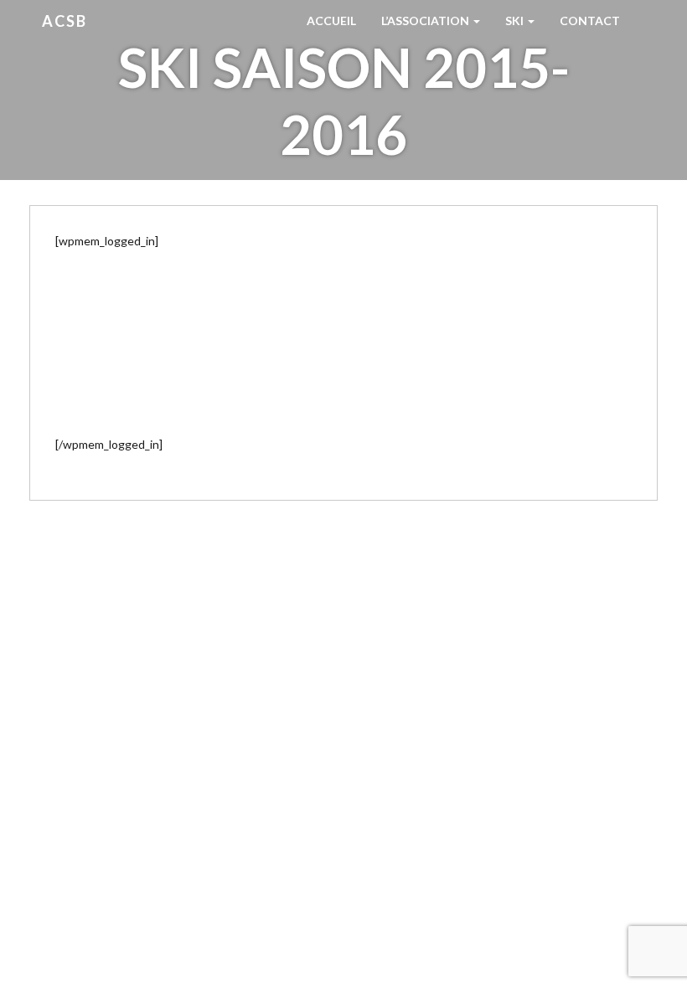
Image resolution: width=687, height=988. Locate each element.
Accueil (331, 20)
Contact (590, 20)
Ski (515, 20)
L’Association (426, 20)
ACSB (64, 21)
